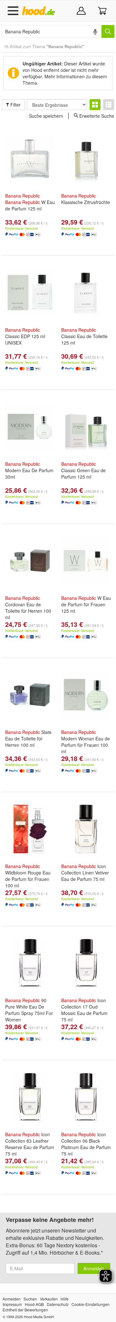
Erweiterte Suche (96, 115)
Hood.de (39, 11)
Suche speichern (46, 116)
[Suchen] (108, 31)
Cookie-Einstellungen (91, 1304)
